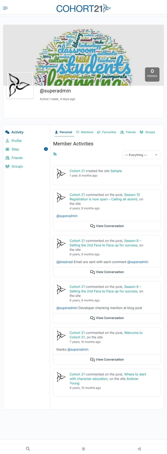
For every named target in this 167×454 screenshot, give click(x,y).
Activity (17, 132)
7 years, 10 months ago (85, 341)
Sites (29, 149)
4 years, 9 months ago (85, 208)
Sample (116, 171)
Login (139, 449)
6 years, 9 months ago (85, 254)
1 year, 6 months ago (83, 175)
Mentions (86, 132)
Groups (17, 166)
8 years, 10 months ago (85, 387)
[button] (28, 449)
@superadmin (66, 216)
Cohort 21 (77, 171)
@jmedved (64, 262)
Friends (17, 158)
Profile (16, 141)
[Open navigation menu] (7, 8)
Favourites (108, 132)
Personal (65, 132)
